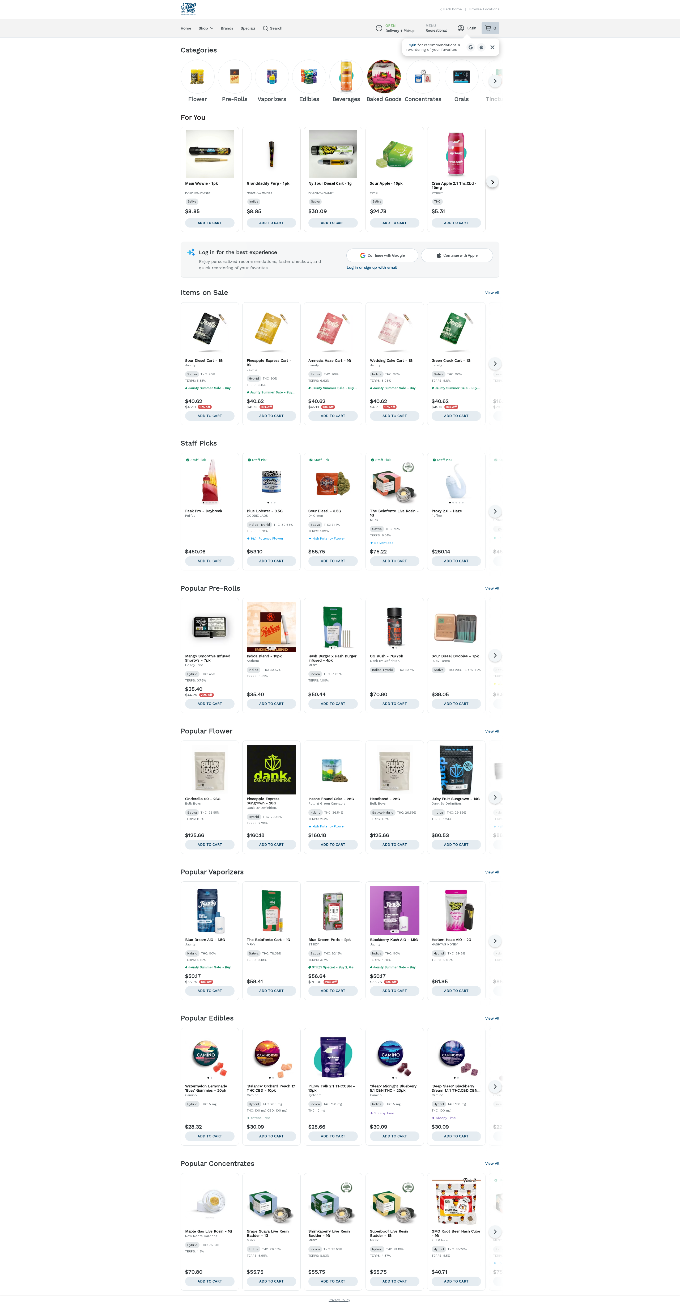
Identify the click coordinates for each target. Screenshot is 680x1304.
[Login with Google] (470, 47)
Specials (248, 28)
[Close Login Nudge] (492, 47)
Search (276, 28)
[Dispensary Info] (379, 28)
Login (471, 28)
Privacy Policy (339, 1300)
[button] (450, 47)
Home (186, 28)
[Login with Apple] (481, 47)
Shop (203, 28)
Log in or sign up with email (372, 267)
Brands (227, 28)
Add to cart (210, 416)
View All (492, 293)
